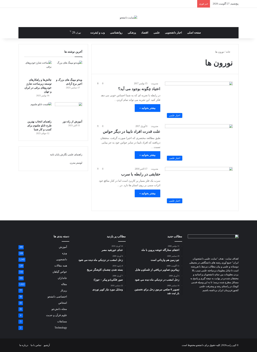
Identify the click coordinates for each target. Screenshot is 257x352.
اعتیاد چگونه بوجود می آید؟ (139, 89)
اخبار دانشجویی (173, 32)
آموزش (63, 247)
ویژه (64, 253)
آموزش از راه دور (72, 121)
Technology (61, 327)
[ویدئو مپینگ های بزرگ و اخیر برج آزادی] (68, 68)
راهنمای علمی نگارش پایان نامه (66, 154)
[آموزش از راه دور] (68, 110)
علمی (157, 32)
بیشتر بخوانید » (147, 108)
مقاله (64, 284)
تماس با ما (36, 345)
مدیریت (154, 83)
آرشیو (47, 345)
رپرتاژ (64, 290)
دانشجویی (61, 259)
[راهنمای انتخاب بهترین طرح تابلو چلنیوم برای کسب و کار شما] (38, 110)
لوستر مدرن (76, 162)
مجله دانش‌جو (59, 309)
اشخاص (62, 302)
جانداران (62, 278)
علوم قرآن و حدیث (56, 315)
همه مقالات (60, 265)
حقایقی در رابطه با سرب (140, 174)
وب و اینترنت (97, 32)
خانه (228, 51)
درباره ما (23, 345)
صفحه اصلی (194, 32)
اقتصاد (144, 32)
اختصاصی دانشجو (57, 296)
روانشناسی (116, 32)
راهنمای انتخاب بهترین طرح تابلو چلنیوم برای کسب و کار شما (39, 125)
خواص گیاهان (59, 271)
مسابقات (62, 321)
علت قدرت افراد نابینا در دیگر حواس (131, 131)
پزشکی (132, 32)
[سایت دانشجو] (128, 17)
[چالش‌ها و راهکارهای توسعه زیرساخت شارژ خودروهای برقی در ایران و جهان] (38, 68)
